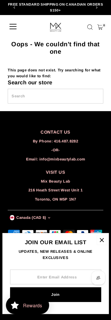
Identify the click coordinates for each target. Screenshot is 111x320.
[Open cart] (100, 27)
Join (55, 294)
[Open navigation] (13, 27)
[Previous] (14, 7)
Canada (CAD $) (31, 217)
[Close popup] (102, 240)
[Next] (96, 7)
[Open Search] (90, 27)
